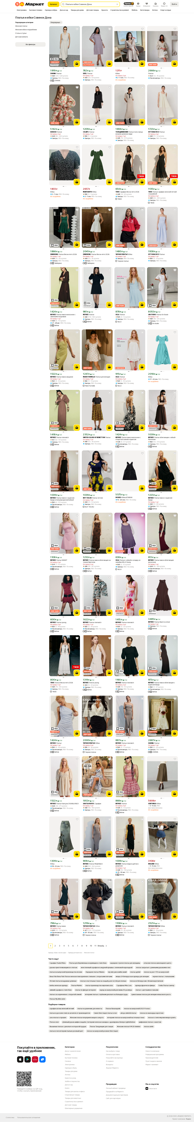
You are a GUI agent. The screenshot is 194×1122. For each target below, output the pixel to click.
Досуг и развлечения (72, 1051)
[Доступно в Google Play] (27, 1062)
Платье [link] (56, 73)
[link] (57, 963)
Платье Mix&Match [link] (93, 864)
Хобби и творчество (72, 1081)
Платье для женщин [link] (96, 377)
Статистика (10, 1117)
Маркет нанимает (152, 1064)
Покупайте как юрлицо (114, 1058)
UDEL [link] (85, 73)
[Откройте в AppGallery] (35, 1062)
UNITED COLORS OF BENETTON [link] (94, 437)
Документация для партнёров (117, 1095)
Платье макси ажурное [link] (61, 377)
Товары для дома (71, 1071)
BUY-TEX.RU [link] (87, 498)
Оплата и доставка (113, 1054)
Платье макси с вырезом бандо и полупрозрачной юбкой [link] (62, 499)
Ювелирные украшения (73, 1108)
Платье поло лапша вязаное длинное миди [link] (129, 133)
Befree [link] (53, 315)
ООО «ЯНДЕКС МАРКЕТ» (182, 1116)
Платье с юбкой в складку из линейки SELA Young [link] (128, 561)
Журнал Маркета (112, 1068)
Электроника (69, 1064)
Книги (67, 1088)
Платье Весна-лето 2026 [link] (63, 254)
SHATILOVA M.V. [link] (88, 804)
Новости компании (152, 1051)
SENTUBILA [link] (152, 804)
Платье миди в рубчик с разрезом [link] (127, 865)
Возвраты (109, 1064)
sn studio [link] (152, 315)
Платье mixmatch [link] (59, 437)
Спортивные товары (72, 1095)
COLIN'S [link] (86, 132)
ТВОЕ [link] (117, 192)
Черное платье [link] (122, 254)
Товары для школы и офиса (75, 1091)
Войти (174, 4)
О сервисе (110, 1061)
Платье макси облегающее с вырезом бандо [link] (161, 684)
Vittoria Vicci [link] (153, 132)
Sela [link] (117, 315)
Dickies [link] (118, 497)
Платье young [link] (58, 622)
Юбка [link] (118, 73)
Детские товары (71, 1105)
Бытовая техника (71, 1058)
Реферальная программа (155, 1054)
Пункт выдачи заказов (154, 1061)
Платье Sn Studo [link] (158, 315)
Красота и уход (70, 1078)
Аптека (67, 1075)
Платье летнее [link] (93, 498)
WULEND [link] (151, 864)
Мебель (68, 1054)
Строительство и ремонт (74, 1101)
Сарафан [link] (92, 804)
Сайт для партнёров (113, 1098)
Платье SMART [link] (58, 560)
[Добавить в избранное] (77, 29)
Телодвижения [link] (122, 132)
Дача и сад (69, 1085)
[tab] (21, 10)
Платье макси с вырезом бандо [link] (160, 499)
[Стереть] (117, 4)
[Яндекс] (188, 1119)
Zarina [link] (53, 73)
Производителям (152, 1058)
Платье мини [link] (58, 926)
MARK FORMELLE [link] (89, 377)
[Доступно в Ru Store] (42, 1062)
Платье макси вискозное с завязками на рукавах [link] (62, 315)
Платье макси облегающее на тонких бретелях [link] (97, 561)
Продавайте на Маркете (115, 1091)
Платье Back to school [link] (159, 622)
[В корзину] (76, 63)
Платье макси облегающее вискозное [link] (161, 561)
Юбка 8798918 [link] (124, 497)
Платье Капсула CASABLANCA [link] (64, 804)
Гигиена (68, 1061)
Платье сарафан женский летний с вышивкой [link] (162, 193)
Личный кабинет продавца (115, 1088)
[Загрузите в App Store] (20, 1062)
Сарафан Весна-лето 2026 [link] (127, 192)
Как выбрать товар (113, 1051)
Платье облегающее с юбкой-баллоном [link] (162, 438)
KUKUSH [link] (53, 132)
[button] (56, 22)
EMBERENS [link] (54, 254)
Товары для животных (73, 1098)
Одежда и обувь (71, 1068)
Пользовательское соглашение (28, 1117)
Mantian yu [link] (87, 192)
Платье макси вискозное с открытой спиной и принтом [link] (128, 438)
